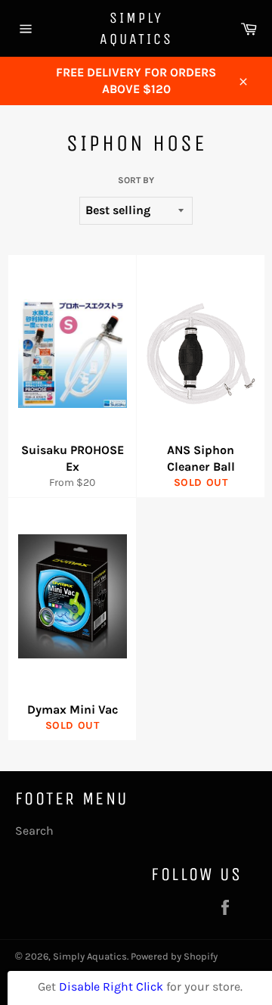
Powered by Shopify (174, 956)
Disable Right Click (111, 986)
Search (34, 830)
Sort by (136, 180)
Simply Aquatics (136, 28)
